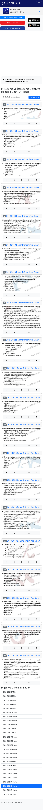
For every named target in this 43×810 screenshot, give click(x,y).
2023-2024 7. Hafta (10, 770)
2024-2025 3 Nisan (10, 741)
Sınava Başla (35, 97)
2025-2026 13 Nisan (10, 708)
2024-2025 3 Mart (9, 761)
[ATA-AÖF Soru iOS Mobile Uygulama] (34, 20)
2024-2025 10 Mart (10, 757)
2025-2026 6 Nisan (10, 712)
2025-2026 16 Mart (10, 725)
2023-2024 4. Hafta (10, 782)
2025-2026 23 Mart (10, 720)
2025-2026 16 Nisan (10, 696)
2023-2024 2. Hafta (10, 790)
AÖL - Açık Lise (12, 23)
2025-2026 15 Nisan (10, 700)
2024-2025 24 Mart (10, 749)
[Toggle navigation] (39, 3)
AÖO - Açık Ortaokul (12, 28)
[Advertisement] (21, 53)
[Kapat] (1, 10)
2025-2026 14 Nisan (10, 704)
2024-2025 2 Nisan (10, 745)
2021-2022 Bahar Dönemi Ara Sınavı (21, 104)
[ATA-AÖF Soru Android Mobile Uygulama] (34, 25)
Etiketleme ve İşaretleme (24, 79)
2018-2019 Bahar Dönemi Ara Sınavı (21, 131)
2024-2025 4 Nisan (10, 737)
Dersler (9, 79)
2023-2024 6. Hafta (10, 774)
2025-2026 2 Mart (9, 733)
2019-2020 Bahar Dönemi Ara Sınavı (21, 187)
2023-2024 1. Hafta (10, 794)
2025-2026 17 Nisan (10, 692)
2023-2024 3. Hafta (10, 786)
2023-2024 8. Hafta (10, 765)
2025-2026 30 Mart (10, 716)
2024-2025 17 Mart (10, 753)
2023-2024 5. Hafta (10, 778)
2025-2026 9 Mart (9, 729)
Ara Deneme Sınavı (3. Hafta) (16, 81)
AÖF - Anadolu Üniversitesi (12, 17)
